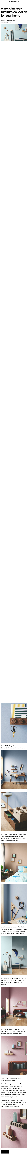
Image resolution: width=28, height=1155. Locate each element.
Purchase (5, 1151)
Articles (12, 4)
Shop (17, 4)
